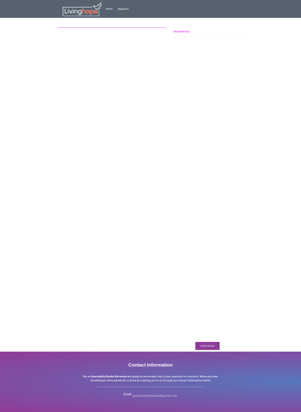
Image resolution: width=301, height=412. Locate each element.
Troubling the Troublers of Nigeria (192, 240)
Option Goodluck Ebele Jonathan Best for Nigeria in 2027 (205, 189)
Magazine (123, 9)
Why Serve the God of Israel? (190, 257)
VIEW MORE (207, 346)
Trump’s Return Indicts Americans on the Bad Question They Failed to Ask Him (207, 281)
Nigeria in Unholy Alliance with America (195, 329)
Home (109, 9)
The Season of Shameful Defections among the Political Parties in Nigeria (204, 112)
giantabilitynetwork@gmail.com (155, 396)
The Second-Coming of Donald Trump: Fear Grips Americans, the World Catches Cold (207, 311)
